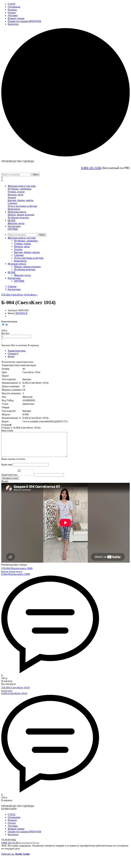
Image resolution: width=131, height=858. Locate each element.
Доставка (13, 15)
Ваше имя (6, 464)
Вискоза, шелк (15, 194)
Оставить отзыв (10, 478)
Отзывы (13, 353)
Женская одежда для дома (22, 186)
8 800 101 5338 (91, 168)
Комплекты (14, 209)
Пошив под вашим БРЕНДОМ (24, 21)
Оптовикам (14, 6)
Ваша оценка (13, 459)
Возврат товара (16, 18)
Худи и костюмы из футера (22, 206)
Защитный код (9, 474)
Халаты (12, 197)
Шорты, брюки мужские (21, 214)
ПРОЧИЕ (13, 229)
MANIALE (21, 313)
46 (6, 324)
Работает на (15, 854)
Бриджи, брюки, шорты (20, 200)
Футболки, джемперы (19, 188)
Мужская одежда (17, 211)
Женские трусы (16, 223)
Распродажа (14, 226)
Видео (11, 356)
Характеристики (17, 350)
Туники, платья (16, 191)
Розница (12, 9)
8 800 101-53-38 (9, 842)
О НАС (12, 4)
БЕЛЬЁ (11, 220)
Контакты (13, 24)
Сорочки (12, 203)
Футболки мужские (18, 217)
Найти (36, 174)
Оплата (12, 12)
